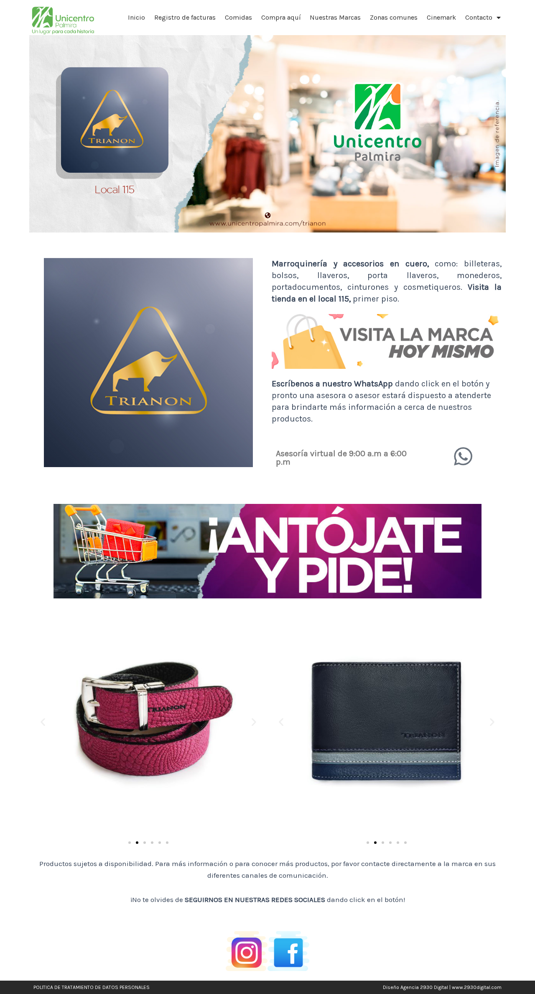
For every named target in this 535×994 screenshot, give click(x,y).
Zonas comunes (394, 17)
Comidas (238, 17)
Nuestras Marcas (335, 17)
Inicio (136, 17)
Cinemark (441, 17)
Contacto (478, 17)
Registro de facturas (185, 17)
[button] (43, 722)
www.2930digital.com (477, 987)
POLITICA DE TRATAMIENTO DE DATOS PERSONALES (91, 987)
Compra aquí (281, 17)
